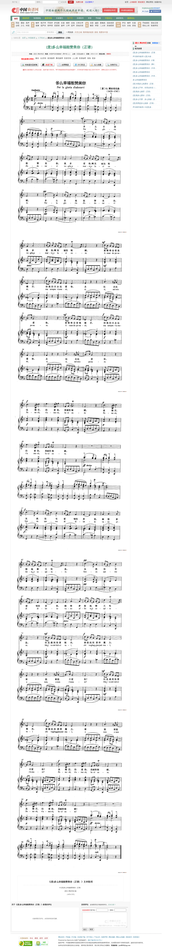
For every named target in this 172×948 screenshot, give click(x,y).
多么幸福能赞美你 (140, 80)
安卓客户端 (81, 937)
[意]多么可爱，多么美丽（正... (145, 99)
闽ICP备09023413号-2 (95, 940)
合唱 (17, 26)
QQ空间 (43, 58)
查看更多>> (156, 43)
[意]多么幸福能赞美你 (141, 72)
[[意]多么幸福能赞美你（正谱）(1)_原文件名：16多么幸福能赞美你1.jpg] (70, 232)
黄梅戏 (102, 23)
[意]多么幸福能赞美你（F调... (144, 60)
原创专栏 (25, 18)
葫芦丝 (43, 26)
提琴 (73, 26)
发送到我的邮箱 (29, 65)
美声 (27, 23)
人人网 (75, 58)
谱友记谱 (154, 23)
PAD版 (74, 937)
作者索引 (59, 18)
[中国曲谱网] (25, 14)
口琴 (68, 26)
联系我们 (136, 937)
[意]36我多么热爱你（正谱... (144, 84)
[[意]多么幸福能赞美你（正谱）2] (70, 392)
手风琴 (50, 23)
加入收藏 (96, 65)
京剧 (91, 23)
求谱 (89, 18)
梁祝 (96, 32)
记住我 (63, 2)
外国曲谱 (31, 38)
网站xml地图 (120, 937)
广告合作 (97, 937)
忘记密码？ (89, 2)
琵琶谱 (57, 26)
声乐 (124, 23)
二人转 (102, 26)
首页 (126, 2)
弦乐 (124, 26)
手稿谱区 (145, 23)
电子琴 (43, 23)
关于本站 (90, 937)
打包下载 (48, 65)
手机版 (98, 18)
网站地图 (112, 937)
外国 (27, 26)
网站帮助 (149, 2)
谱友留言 (141, 2)
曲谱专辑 (48, 18)
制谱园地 (37, 18)
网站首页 (61, 937)
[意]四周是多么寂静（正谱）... (145, 103)
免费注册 (79, 2)
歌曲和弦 (154, 26)
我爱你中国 (103, 32)
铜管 (68, 23)
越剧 (96, 23)
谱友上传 (145, 26)
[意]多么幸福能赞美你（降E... (144, 64)
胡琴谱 (50, 26)
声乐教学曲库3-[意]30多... (143, 56)
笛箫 (37, 26)
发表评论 (112, 65)
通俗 (22, 23)
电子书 (70, 18)
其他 (134, 26)
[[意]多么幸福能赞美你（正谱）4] (70, 710)
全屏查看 (64, 65)
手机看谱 (80, 65)
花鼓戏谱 (110, 23)
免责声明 (104, 937)
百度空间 (67, 58)
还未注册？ (112, 905)
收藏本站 (158, 2)
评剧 (96, 26)
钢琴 (37, 23)
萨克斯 (57, 23)
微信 (37, 58)
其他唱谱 (110, 26)
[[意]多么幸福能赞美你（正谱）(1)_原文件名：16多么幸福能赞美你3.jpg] (70, 550)
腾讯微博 (59, 58)
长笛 (63, 23)
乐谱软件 (80, 18)
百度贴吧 (82, 58)
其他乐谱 (79, 26)
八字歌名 (41, 38)
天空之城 (78, 32)
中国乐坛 (108, 18)
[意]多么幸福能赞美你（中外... (145, 68)
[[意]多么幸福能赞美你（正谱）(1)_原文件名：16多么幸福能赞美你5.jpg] (70, 873)
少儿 (22, 26)
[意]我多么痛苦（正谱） (142, 92)
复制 (89, 58)
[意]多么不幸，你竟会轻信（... (145, 88)
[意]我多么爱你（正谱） (142, 95)
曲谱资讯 (119, 18)
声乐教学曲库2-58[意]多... (143, 107)
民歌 (17, 23)
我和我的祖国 (88, 32)
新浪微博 (51, 58)
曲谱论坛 (130, 18)
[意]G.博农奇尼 (39, 54)
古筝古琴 (79, 23)
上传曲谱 (133, 2)
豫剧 (91, 26)
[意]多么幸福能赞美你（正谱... (145, 53)
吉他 (73, 23)
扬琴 (63, 26)
